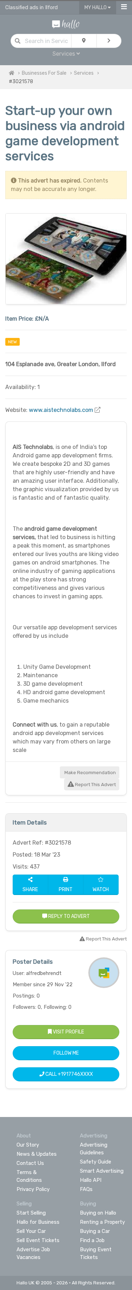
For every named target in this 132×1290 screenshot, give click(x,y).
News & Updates (37, 1154)
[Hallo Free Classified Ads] (66, 23)
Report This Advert (95, 784)
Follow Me (66, 1053)
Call (68, 1074)
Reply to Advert (68, 916)
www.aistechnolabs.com (61, 410)
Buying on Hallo (98, 1213)
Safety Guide (95, 1162)
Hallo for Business (38, 1222)
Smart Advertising (102, 1171)
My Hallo (96, 8)
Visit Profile (68, 1032)
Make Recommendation (89, 772)
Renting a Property (102, 1222)
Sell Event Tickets (38, 1240)
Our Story (28, 1145)
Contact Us (30, 1163)
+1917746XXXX (75, 1074)
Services (84, 73)
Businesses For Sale (44, 73)
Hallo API (90, 1180)
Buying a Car (95, 1231)
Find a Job (92, 1240)
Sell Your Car (31, 1231)
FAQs (86, 1189)
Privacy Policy (33, 1189)
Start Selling (31, 1213)
